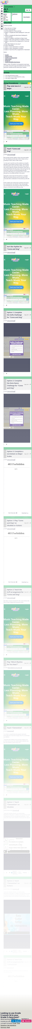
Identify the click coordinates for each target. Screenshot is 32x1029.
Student (17, 1021)
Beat (8, 1027)
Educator (28, 1021)
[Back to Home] (4, 2)
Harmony (3, 1027)
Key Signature (11, 1025)
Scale (14, 1023)
